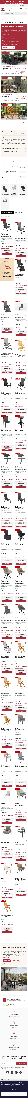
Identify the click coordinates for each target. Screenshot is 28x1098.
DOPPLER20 (7, 253)
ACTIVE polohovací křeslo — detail (14, 89)
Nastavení (14, 1089)
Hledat (2, 14)
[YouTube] (20, 1072)
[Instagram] (12, 1072)
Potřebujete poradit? (7, 155)
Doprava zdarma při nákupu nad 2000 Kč (13, 6)
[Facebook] (7, 1072)
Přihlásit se (22, 1063)
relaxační (18, 31)
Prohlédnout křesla (7, 47)
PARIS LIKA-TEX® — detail (14, 63)
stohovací (7, 33)
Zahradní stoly (7, 960)
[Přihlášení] (11, 9)
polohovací (22, 31)
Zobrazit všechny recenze (19, 1000)
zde (20, 1086)
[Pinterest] (16, 1072)
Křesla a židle (16, 960)
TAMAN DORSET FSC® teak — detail (14, 116)
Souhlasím (14, 1094)
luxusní (3, 33)
